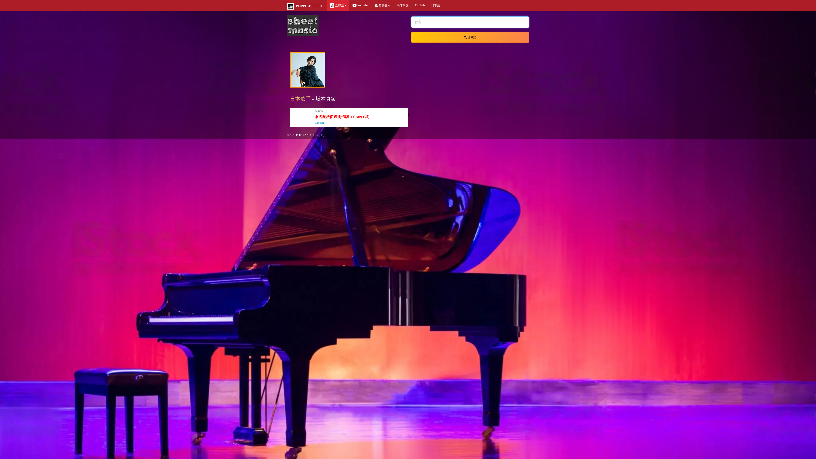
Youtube (362, 5)
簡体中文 (403, 5)
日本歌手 (300, 99)
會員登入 (384, 5)
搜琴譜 (471, 37)
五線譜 (339, 5)
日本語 (435, 5)
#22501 (342, 117)
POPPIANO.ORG (309, 6)
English (420, 5)
